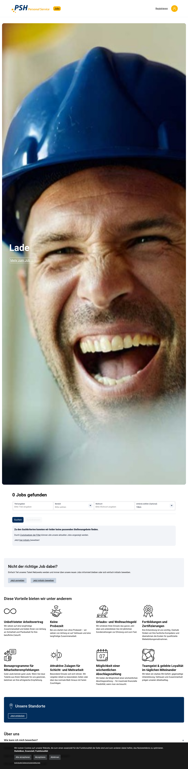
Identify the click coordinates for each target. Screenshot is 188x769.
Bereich (58, 504)
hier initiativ (24, 540)
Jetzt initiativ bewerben (43, 580)
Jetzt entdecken (17, 716)
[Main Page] (30, 8)
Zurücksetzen (33, 519)
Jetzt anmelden (17, 580)
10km (138, 507)
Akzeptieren (40, 757)
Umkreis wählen (146, 504)
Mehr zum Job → (22, 260)
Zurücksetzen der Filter (30, 535)
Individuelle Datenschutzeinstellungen (27, 763)
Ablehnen (55, 757)
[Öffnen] (90, 506)
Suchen (18, 519)
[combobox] (33, 506)
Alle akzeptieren (23, 757)
